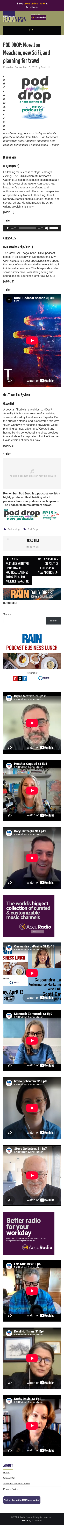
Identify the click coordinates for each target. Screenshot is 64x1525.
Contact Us (9, 1478)
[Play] (7, 228)
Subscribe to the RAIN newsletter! (22, 1500)
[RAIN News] (32, 16)
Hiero (25, 1520)
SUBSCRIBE (10, 603)
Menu (32, 30)
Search (7, 614)
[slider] (54, 228)
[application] (32, 228)
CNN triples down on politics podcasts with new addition (47, 566)
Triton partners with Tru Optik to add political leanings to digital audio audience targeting (17, 570)
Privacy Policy (10, 1489)
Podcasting (14, 529)
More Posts (33, 547)
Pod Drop (32, 529)
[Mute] (46, 228)
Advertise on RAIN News (16, 1483)
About (6, 1472)
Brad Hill (45, 67)
